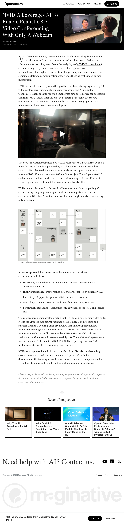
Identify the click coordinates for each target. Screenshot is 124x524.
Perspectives (84, 4)
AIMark (97, 4)
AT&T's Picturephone (89, 64)
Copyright (118, 475)
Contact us (76, 461)
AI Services (68, 4)
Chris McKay (10, 41)
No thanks (110, 518)
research (40, 86)
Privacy (99, 475)
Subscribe (94, 518)
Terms (107, 475)
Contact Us (112, 4)
